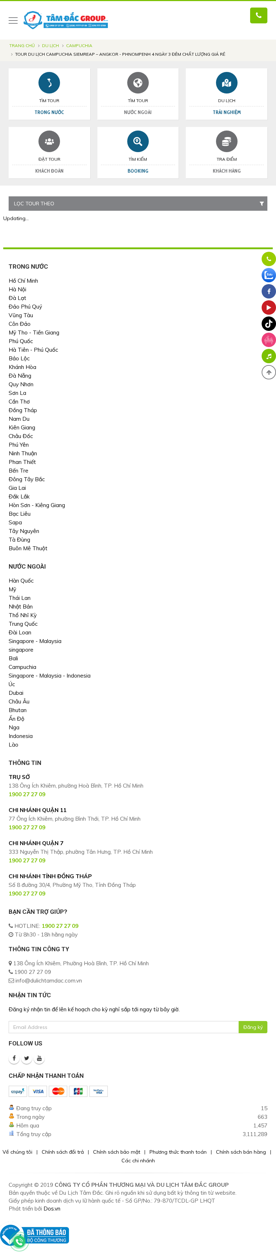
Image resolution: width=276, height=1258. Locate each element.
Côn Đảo (20, 323)
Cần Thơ (19, 401)
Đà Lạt (17, 298)
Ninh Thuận (23, 453)
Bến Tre (18, 470)
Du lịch (50, 45)
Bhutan (18, 710)
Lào (13, 744)
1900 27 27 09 (60, 925)
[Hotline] (269, 259)
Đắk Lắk (19, 496)
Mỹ (12, 589)
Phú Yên (19, 444)
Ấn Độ (16, 718)
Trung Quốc (23, 623)
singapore (21, 649)
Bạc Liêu (20, 513)
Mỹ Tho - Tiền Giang (34, 332)
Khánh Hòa (22, 367)
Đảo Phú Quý (25, 306)
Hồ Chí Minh (23, 280)
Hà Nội (17, 289)
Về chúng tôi (17, 1152)
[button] (269, 372)
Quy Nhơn (21, 384)
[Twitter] (26, 1058)
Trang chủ (22, 45)
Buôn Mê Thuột (28, 548)
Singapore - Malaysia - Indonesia (50, 675)
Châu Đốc (21, 436)
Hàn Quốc (21, 580)
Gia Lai (17, 487)
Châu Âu (19, 701)
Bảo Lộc (19, 358)
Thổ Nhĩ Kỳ (23, 615)
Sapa (15, 522)
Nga (14, 727)
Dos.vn (51, 1208)
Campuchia (79, 45)
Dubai (16, 692)
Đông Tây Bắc (27, 479)
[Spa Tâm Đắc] (269, 340)
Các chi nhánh (138, 1160)
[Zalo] (269, 275)
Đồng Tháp (23, 410)
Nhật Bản (21, 606)
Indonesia (21, 736)
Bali (13, 658)
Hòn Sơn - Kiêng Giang (37, 505)
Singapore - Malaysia (35, 641)
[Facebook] (14, 1058)
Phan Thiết (22, 462)
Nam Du (19, 418)
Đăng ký (253, 1027)
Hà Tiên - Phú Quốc (33, 349)
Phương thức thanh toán (178, 1152)
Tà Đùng (19, 539)
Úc (12, 684)
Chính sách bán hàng (241, 1152)
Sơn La (17, 392)
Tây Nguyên (24, 531)
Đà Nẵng (20, 375)
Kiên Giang (22, 427)
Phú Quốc (21, 341)
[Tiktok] (269, 323)
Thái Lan (20, 597)
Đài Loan (20, 632)
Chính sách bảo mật (116, 1152)
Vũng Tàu (21, 315)
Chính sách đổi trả (63, 1152)
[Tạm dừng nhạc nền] (269, 356)
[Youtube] (39, 1058)
